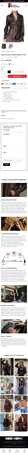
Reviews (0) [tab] (3, 112)
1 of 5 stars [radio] (3, 132)
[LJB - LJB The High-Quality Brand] (14, 5)
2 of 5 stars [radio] (6, 132)
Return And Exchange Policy (10, 442)
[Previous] (3, 26)
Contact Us (14, 443)
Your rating (6, 130)
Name (4, 146)
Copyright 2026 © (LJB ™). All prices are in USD (14, 446)
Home (2, 51)
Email (4, 152)
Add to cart (17, 76)
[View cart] (26, 5)
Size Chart (5, 64)
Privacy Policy (9, 441)
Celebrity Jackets (10, 51)
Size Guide (13, 64)
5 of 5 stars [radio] (19, 132)
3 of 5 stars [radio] (9, 132)
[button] (2, 5)
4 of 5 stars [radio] (14, 132)
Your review (6, 134)
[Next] (25, 26)
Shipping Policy (21, 442)
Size (2, 69)
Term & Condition (18, 441)
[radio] (2, 72)
